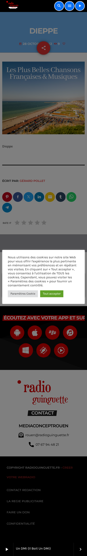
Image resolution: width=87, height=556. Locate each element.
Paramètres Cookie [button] (22, 293)
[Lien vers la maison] (10, 6)
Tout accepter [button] (52, 293)
